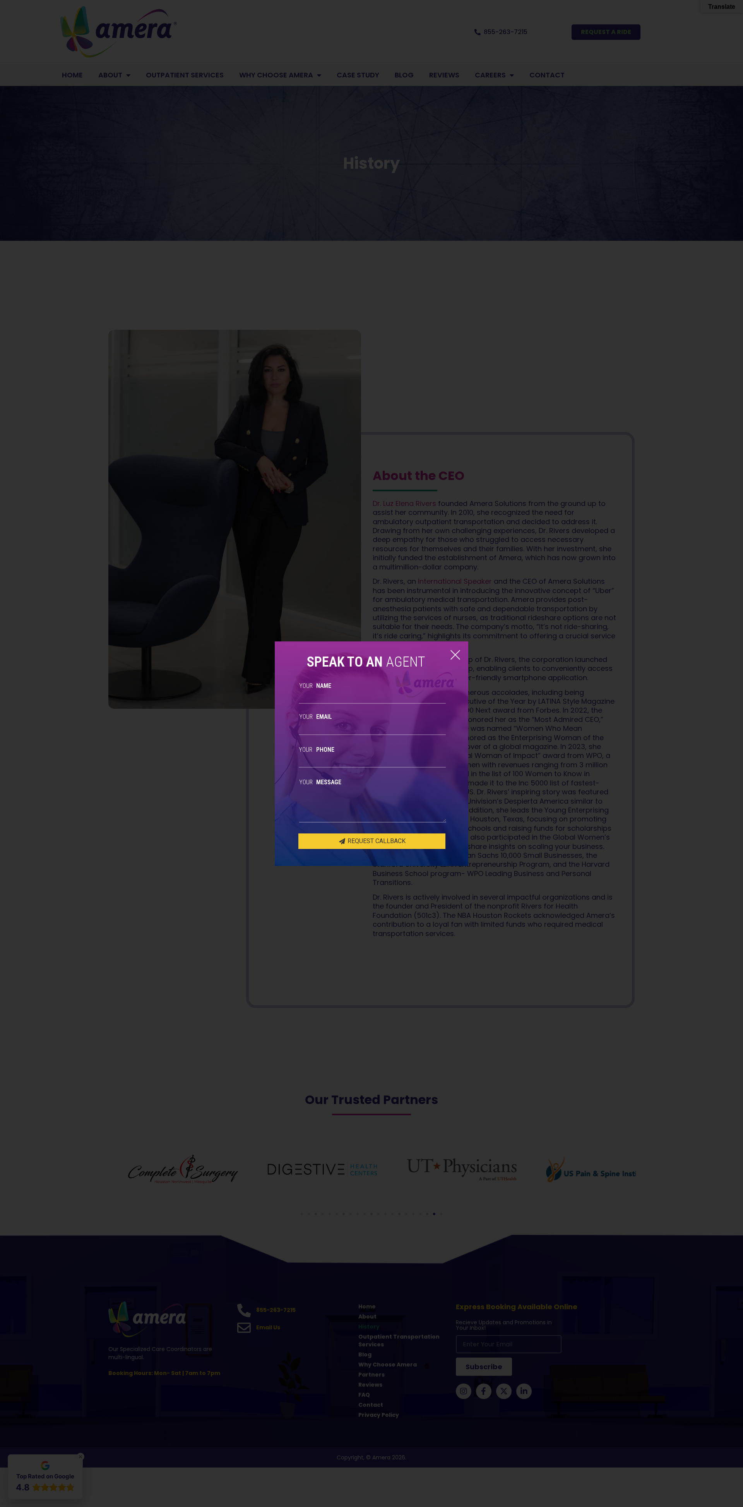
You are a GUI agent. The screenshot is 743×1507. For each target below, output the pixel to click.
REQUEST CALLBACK (376, 841)
